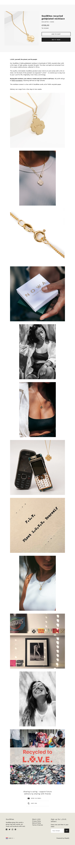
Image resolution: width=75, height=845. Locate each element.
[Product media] (37, 120)
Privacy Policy (36, 821)
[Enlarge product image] (21, 28)
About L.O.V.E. (36, 819)
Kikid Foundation (17, 80)
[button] (10, 838)
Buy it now (56, 39)
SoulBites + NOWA (48, 22)
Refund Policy (36, 823)
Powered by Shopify (63, 838)
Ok (67, 830)
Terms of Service (37, 825)
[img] (6, 829)
